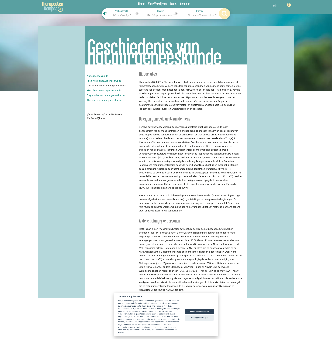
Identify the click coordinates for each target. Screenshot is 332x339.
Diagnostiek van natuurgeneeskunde (106, 95)
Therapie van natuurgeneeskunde (104, 100)
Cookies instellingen (199, 318)
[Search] (224, 13)
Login (275, 5)
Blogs (173, 4)
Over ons (185, 4)
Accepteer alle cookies (199, 311)
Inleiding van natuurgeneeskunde (104, 80)
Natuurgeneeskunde (97, 76)
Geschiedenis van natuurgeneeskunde (106, 85)
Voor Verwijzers (157, 4)
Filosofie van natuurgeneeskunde (104, 90)
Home (141, 4)
